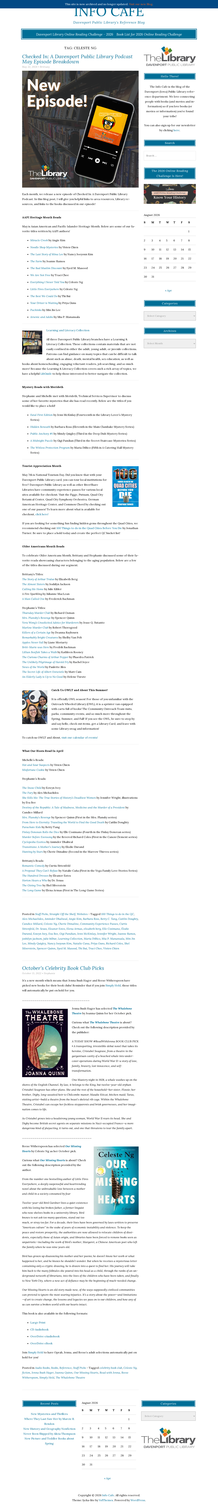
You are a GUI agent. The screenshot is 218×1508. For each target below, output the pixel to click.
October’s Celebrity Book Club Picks (63, 968)
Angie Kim (75, 918)
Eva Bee (53, 933)
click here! (42, 514)
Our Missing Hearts (86, 1372)
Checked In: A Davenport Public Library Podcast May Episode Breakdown (77, 59)
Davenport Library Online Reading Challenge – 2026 (74, 34)
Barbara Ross (91, 918)
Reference (65, 1367)
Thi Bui (82, 948)
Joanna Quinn (64, 1372)
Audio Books (42, 1367)
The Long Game (31, 890)
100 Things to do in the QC (117, 914)
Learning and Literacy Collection (67, 330)
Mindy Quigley (37, 943)
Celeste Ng (50, 923)
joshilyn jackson (32, 938)
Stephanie (49, 973)
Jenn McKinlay (86, 933)
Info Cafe (109, 11)
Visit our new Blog (140, 4)
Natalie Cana (81, 943)
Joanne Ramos (126, 933)
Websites (82, 914)
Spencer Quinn (46, 948)
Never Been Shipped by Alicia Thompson (49, 1433)
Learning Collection (70, 938)
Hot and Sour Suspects (36, 765)
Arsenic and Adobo (41, 317)
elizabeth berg (92, 928)
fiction (26, 1372)
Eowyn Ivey (40, 933)
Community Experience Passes (99, 923)
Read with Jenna (110, 1372)
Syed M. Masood (67, 948)
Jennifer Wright (106, 933)
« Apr (168, 290)
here (177, 130)
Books (54, 1367)
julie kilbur (50, 938)
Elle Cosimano (111, 928)
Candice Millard (32, 923)
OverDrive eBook (41, 1343)
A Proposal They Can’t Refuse (40, 870)
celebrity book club (110, 1367)
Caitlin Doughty (128, 918)
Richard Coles (114, 943)
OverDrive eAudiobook (45, 1336)
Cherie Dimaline (68, 923)
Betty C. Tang (108, 918)
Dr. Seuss (41, 928)
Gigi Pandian (67, 933)
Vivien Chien (111, 948)
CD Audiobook (39, 1329)
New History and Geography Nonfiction (49, 1428)
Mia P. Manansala (113, 938)
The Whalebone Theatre (70, 1377)
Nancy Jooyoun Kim (59, 943)
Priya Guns (98, 943)
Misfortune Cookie (33, 770)
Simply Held (113, 985)
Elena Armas (74, 928)
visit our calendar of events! (79, 737)
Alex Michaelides (32, 918)
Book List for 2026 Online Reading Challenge (149, 34)
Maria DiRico (92, 938)
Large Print (37, 1322)
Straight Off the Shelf (62, 914)
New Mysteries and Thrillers (49, 1414)
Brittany (45, 66)
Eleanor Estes (56, 928)
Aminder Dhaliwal (56, 918)
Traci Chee (95, 948)
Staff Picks (41, 914)
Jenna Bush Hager (43, 1372)
